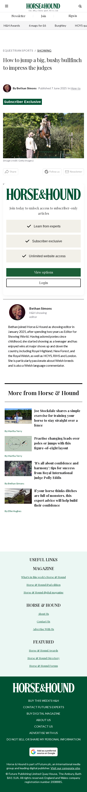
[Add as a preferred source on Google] (43, 749)
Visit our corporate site (65, 765)
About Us (43, 612)
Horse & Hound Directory (43, 656)
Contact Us (43, 620)
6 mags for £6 (37, 25)
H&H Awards (12, 25)
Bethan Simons (27, 88)
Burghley (60, 25)
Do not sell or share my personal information (44, 737)
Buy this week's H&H (43, 698)
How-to (76, 88)
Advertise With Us (43, 627)
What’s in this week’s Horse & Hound (43, 576)
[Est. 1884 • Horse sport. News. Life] (43, 6)
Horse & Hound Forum (43, 663)
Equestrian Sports (18, 50)
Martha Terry (15, 431)
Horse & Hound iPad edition (43, 584)
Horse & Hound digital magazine (43, 591)
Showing (44, 50)
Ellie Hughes (14, 511)
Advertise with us (43, 730)
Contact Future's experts (43, 704)
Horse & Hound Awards (43, 648)
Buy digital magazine (43, 711)
